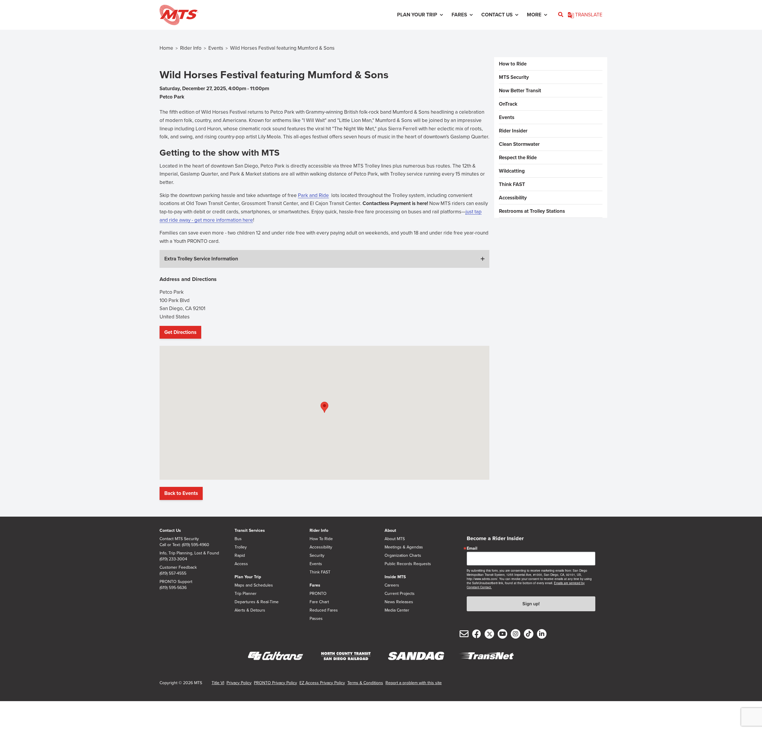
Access (241, 564)
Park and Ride (313, 195)
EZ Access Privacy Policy (322, 683)
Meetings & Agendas (404, 547)
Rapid (240, 555)
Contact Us (170, 530)
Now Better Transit (520, 90)
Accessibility (513, 197)
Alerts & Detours (250, 610)
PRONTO (318, 593)
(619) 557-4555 (173, 573)
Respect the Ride (518, 157)
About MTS (395, 539)
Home (166, 47)
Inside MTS (395, 577)
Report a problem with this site (413, 683)
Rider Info (191, 47)
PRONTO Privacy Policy (275, 683)
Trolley (241, 547)
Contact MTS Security (179, 539)
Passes (316, 618)
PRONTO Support (176, 581)
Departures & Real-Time (257, 602)
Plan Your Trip (248, 577)
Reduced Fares (324, 610)
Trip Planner (246, 593)
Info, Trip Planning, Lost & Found (189, 553)
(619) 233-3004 (173, 559)
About (390, 530)
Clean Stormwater (519, 144)
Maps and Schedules (254, 585)
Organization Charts (403, 555)
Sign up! (531, 603)
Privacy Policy (239, 683)
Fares (315, 585)
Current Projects (400, 593)
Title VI (218, 683)
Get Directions (182, 334)
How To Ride (321, 539)
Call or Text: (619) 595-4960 (184, 545)
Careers (392, 585)
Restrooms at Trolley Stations (532, 211)
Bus (238, 539)
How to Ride (513, 63)
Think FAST (512, 184)
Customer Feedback (178, 567)
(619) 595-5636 (173, 587)
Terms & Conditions (365, 683)
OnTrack (508, 103)
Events (215, 47)
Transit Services (250, 530)
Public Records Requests (408, 564)
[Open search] (560, 15)
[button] (324, 259)
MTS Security (514, 77)
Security (317, 555)
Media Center (397, 610)
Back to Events (181, 493)
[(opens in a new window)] (276, 656)
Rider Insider (513, 130)
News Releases (399, 602)
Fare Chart (319, 602)
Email (472, 548)
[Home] (179, 14)
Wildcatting (512, 170)
